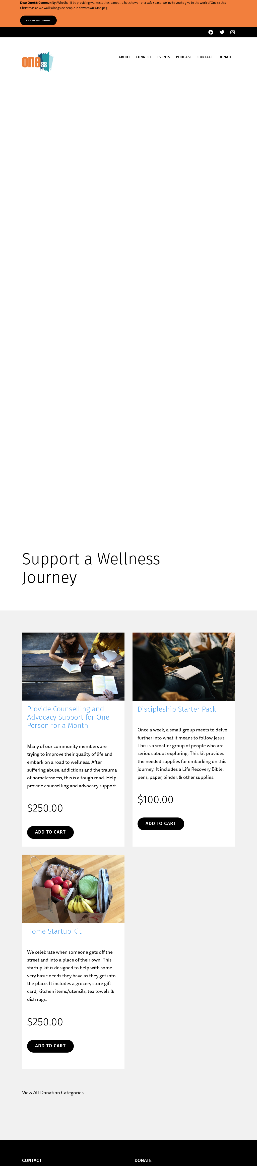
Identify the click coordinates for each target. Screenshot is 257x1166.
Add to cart (50, 832)
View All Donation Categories (53, 1092)
